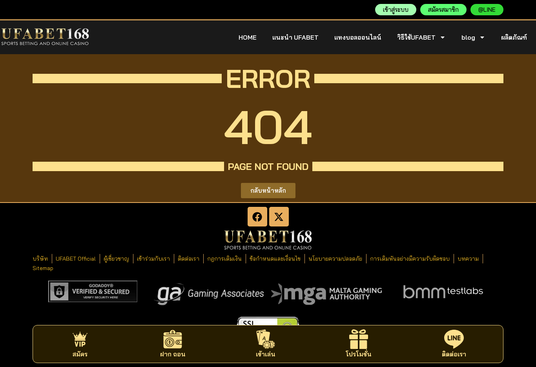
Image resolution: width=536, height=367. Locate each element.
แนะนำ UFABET (295, 37)
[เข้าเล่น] (265, 339)
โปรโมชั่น (359, 354)
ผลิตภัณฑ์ (514, 37)
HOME (248, 37)
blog (468, 37)
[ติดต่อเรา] (454, 339)
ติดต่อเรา (454, 354)
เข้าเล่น (265, 354)
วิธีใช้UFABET (416, 37)
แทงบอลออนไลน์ (357, 37)
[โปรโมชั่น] (358, 339)
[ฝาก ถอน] (172, 339)
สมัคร (80, 354)
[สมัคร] (80, 339)
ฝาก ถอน (173, 354)
